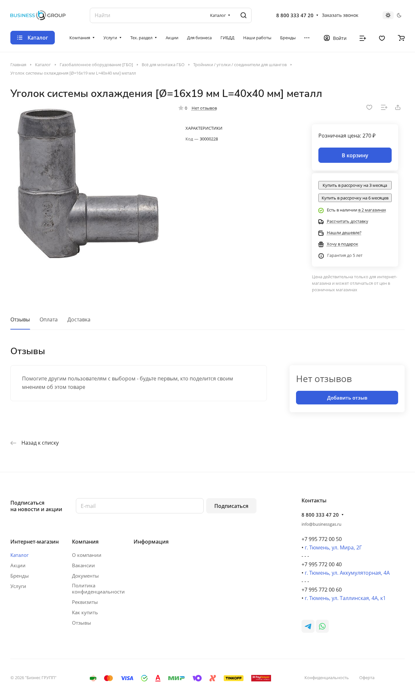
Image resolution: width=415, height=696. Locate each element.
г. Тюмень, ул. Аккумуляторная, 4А (347, 572)
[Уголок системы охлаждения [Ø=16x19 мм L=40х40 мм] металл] (88, 183)
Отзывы (20, 319)
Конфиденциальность (326, 677)
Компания (85, 541)
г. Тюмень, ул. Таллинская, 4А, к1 (345, 598)
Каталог (19, 555)
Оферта (366, 677)
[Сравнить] (384, 107)
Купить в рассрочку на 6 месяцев (355, 198)
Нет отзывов (204, 108)
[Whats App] (322, 626)
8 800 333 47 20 (295, 15)
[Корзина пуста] (401, 37)
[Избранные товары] (382, 37)
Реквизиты (85, 602)
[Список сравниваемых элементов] (363, 37)
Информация (151, 541)
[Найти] (243, 15)
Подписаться (231, 506)
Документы (85, 575)
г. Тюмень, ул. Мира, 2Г (333, 547)
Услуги (18, 586)
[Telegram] (308, 626)
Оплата (49, 319)
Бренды (19, 575)
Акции (18, 565)
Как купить (85, 612)
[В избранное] (369, 107)
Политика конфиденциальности (98, 588)
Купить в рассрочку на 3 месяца (355, 185)
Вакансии (83, 565)
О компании (86, 555)
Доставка (78, 319)
